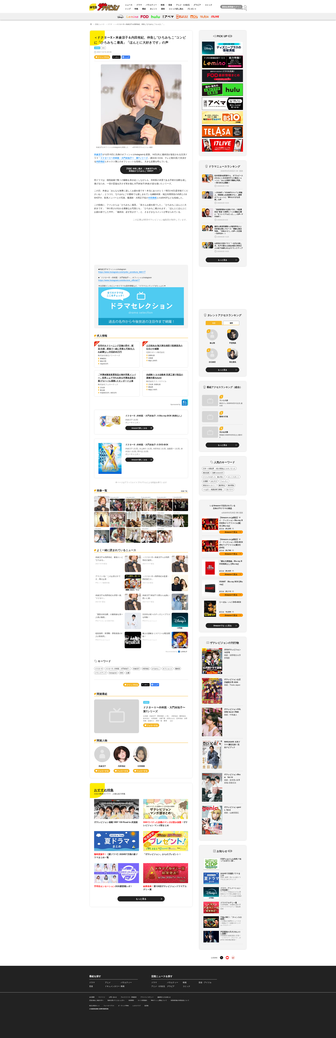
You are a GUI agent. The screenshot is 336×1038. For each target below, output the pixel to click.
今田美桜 (152, 197)
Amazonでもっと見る (222, 625)
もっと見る (141, 898)
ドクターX (99, 668)
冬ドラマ (230, 489)
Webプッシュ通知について (159, 1000)
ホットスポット (233, 477)
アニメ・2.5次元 (183, 5)
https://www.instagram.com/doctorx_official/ (118, 280)
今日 (213, 323)
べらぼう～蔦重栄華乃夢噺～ (213, 489)
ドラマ (139, 5)
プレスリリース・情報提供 (128, 997)
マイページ (101, 997)
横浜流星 (206, 472)
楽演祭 (146, 1005)
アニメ (108, 982)
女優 (127, 673)
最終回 (177, 668)
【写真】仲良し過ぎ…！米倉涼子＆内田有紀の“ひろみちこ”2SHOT (141, 169)
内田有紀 (100, 161)
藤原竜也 (222, 485)
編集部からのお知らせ (164, 997)
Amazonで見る (231, 532)
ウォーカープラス (109, 1005)
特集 (136, 9)
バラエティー (151, 5)
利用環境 (131, 1000)
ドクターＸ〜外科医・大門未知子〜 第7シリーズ (124, 157)
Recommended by (172, 652)
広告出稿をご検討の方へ (96, 1000)
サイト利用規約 (142, 1000)
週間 (231, 323)
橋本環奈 (231, 485)
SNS (103, 48)
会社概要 (91, 997)
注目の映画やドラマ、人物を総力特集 (109, 793)
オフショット (167, 668)
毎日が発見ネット (94, 1005)
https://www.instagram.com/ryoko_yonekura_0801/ (121, 272)
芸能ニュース (99, 24)
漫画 (163, 9)
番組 (144, 9)
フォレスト (224, 481)
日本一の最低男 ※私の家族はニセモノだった (219, 468)
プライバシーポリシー (147, 997)
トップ (128, 9)
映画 (162, 5)
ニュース (128, 5)
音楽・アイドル (205, 982)
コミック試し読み (176, 9)
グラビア (197, 5)
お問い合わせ (113, 997)
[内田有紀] (122, 759)
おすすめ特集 (104, 790)
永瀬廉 (205, 481)
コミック (208, 5)
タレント (153, 9)
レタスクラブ (137, 1005)
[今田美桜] (141, 759)
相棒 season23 (217, 472)
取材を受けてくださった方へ (116, 1000)
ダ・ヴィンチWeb (123, 1005)
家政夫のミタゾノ (209, 485)
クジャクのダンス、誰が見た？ (214, 477)
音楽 (170, 5)
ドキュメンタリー (112, 986)
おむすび (214, 481)
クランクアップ (100, 673)
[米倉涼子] (102, 759)
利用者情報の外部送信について (180, 1000)
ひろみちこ (156, 668)
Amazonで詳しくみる (139, 428)
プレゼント (191, 9)
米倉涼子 (98, 154)
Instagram (113, 673)
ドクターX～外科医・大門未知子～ (118, 668)
